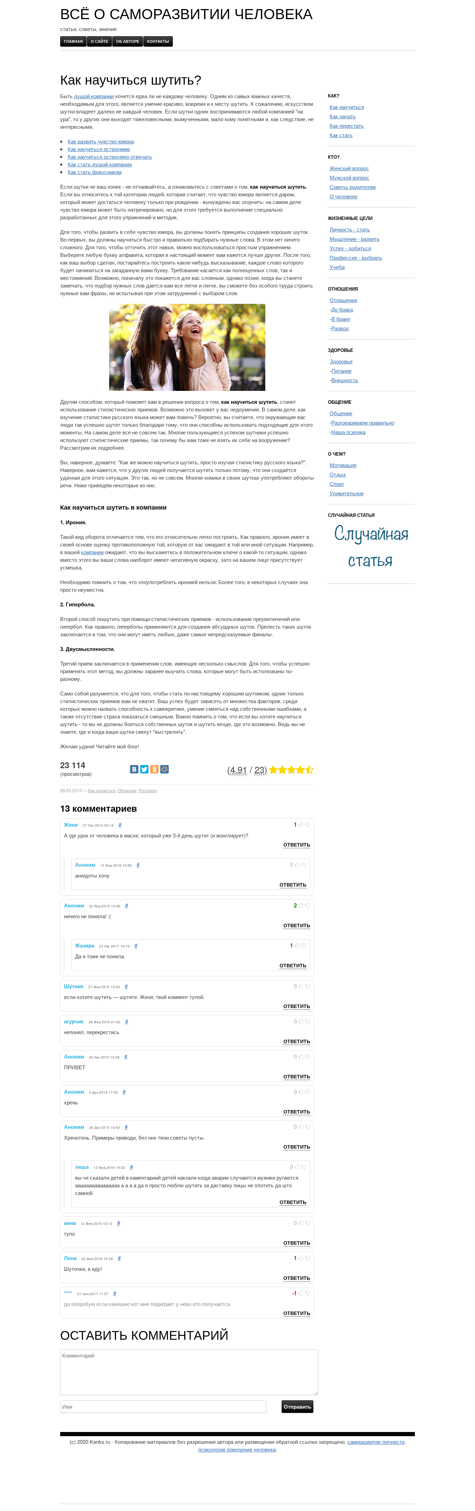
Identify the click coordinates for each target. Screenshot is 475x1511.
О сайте (99, 41)
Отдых (338, 474)
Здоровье (341, 361)
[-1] (307, 824)
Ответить (296, 844)
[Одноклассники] (154, 769)
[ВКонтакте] (134, 769)
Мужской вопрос (349, 177)
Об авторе (127, 41)
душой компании (94, 96)
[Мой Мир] (164, 769)
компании (92, 552)
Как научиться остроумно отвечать (110, 156)
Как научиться (102, 790)
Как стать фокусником (94, 171)
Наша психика (348, 431)
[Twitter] (144, 769)
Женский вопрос (349, 168)
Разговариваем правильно (362, 422)
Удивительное (347, 493)
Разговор (148, 790)
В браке (340, 318)
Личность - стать (350, 229)
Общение (127, 790)
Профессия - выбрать (356, 257)
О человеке (343, 196)
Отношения (343, 300)
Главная (73, 41)
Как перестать (347, 125)
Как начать (343, 116)
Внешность (344, 380)
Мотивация (343, 465)
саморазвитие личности (375, 1441)
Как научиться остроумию (99, 148)
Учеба (337, 266)
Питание (341, 370)
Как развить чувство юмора (101, 141)
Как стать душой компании (100, 164)
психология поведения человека (237, 1449)
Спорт (337, 483)
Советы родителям (353, 186)
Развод (340, 328)
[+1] (301, 824)
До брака (342, 309)
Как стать (341, 135)
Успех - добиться (350, 248)
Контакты (158, 41)
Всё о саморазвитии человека (186, 14)
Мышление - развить (355, 238)
